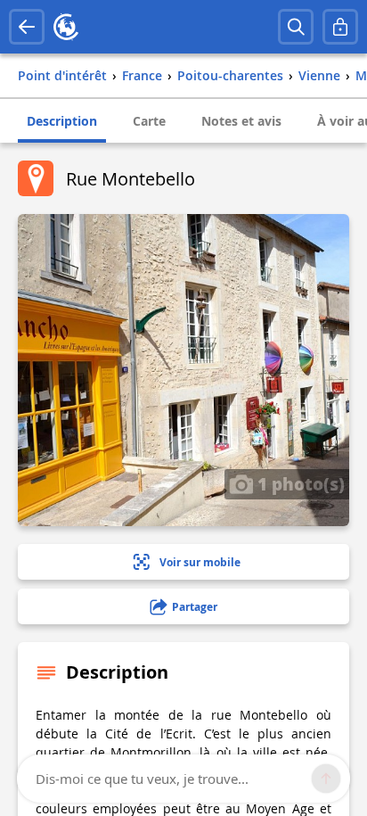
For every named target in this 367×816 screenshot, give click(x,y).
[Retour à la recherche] (27, 27)
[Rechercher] (296, 27)
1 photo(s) (299, 483)
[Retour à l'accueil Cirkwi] (65, 26)
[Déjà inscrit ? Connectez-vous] (340, 27)
